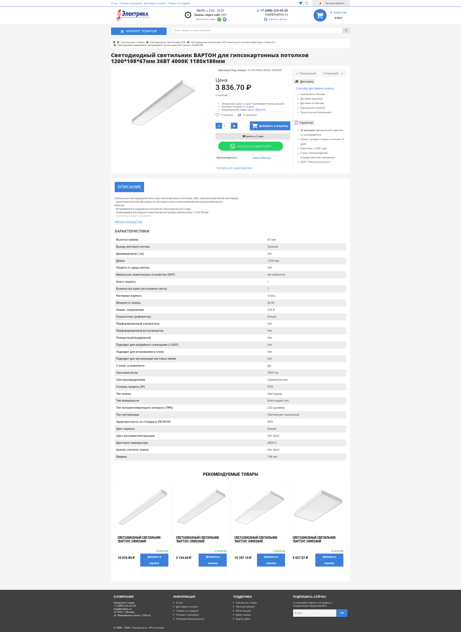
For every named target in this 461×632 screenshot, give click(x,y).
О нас (114, 3)
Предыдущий (307, 73)
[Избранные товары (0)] (300, 3)
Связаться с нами (246, 602)
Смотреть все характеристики (234, 167)
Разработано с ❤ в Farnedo (147, 627)
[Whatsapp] (250, 145)
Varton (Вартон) (256, 109)
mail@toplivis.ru (276, 14)
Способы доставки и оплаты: (315, 88)
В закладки (227, 115)
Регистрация (243, 610)
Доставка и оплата (155, 3)
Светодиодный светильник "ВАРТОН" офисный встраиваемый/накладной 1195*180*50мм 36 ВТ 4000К (197, 543)
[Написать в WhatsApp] (219, 19)
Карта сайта (243, 618)
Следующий (330, 73)
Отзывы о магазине (131, 3)
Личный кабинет (245, 606)
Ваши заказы (243, 614)
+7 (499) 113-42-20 (274, 10)
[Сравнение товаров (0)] (306, 3)
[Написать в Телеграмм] (224, 19)
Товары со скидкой (179, 3)
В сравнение (250, 115)
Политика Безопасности (190, 618)
